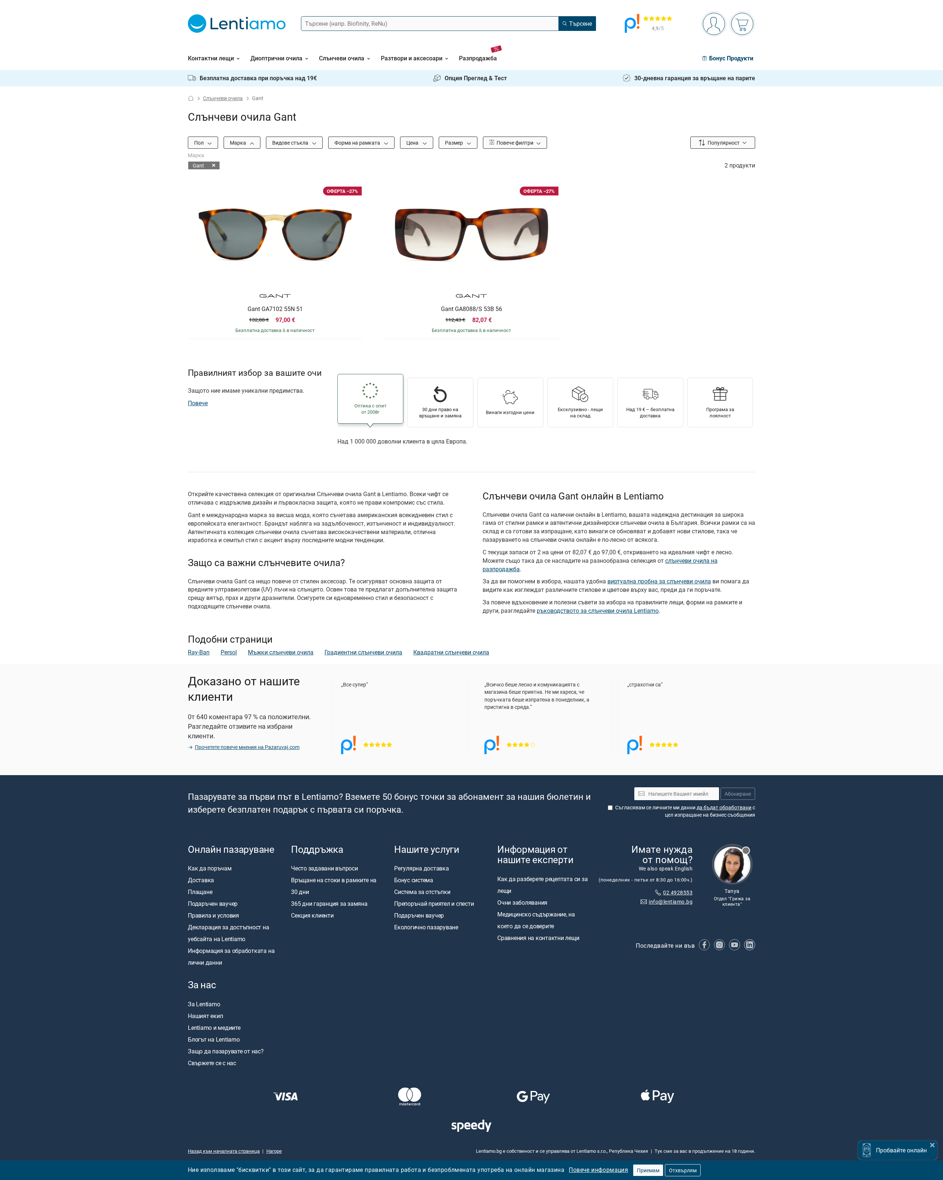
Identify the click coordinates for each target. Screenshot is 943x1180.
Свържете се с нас (212, 1063)
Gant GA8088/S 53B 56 (471, 309)
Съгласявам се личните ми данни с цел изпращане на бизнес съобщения (685, 811)
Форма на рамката (357, 142)
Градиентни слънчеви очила (363, 652)
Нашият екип (205, 1016)
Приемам (648, 1170)
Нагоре (274, 1151)
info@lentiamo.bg (671, 901)
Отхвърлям (683, 1170)
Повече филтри (514, 142)
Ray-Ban (199, 652)
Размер (454, 142)
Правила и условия (213, 916)
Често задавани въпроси (324, 869)
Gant (198, 165)
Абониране (738, 793)
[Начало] (191, 98)
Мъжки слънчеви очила (280, 652)
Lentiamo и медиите (214, 1028)
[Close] (932, 1144)
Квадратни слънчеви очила (451, 652)
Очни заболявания (522, 902)
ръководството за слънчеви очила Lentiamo (598, 611)
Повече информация (598, 1170)
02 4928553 (678, 892)
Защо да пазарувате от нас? (226, 1051)
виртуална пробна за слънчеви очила (659, 581)
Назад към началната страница (224, 1151)
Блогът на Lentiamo (214, 1039)
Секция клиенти (312, 916)
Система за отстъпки (422, 892)
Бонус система (413, 880)
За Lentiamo (204, 1004)
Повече (198, 403)
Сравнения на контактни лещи (538, 938)
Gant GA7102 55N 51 (275, 309)
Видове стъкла (290, 142)
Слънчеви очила (223, 98)
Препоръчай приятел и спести (434, 904)
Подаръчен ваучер (213, 904)
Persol (229, 652)
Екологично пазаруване (426, 927)
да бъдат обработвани (724, 807)
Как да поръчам (210, 869)
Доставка (201, 880)
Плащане (200, 892)
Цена (413, 142)
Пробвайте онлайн (901, 1150)
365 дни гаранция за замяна (329, 904)
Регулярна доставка (421, 869)
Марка (238, 142)
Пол (199, 142)
